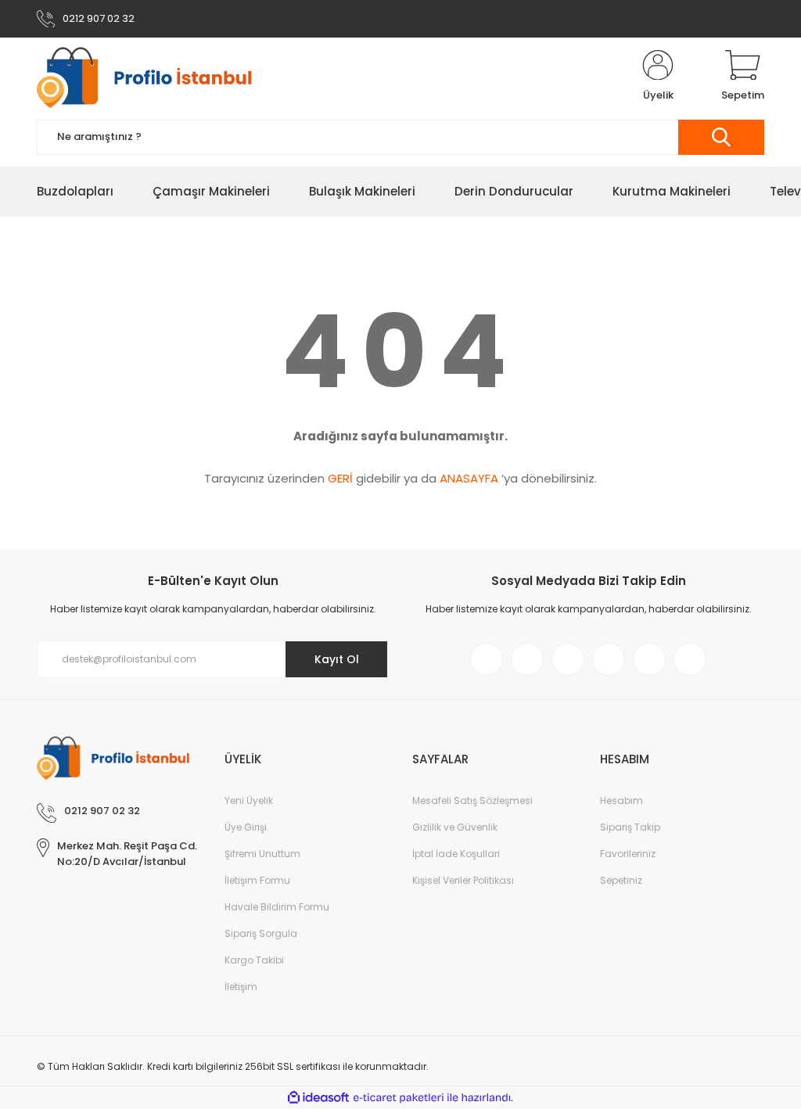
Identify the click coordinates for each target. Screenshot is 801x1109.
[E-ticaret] (398, 1098)
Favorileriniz (628, 853)
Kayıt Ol (336, 659)
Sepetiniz (621, 880)
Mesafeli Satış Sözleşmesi (472, 800)
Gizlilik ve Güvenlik (454, 827)
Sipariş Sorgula (260, 933)
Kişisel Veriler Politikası (463, 880)
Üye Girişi (245, 827)
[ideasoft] (318, 1097)
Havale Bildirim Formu (276, 906)
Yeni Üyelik (248, 800)
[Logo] (152, 76)
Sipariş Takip (630, 827)
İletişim (240, 986)
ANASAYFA (469, 478)
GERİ (340, 478)
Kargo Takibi (254, 960)
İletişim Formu (257, 880)
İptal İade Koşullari (456, 853)
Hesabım (621, 800)
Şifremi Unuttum (262, 853)
